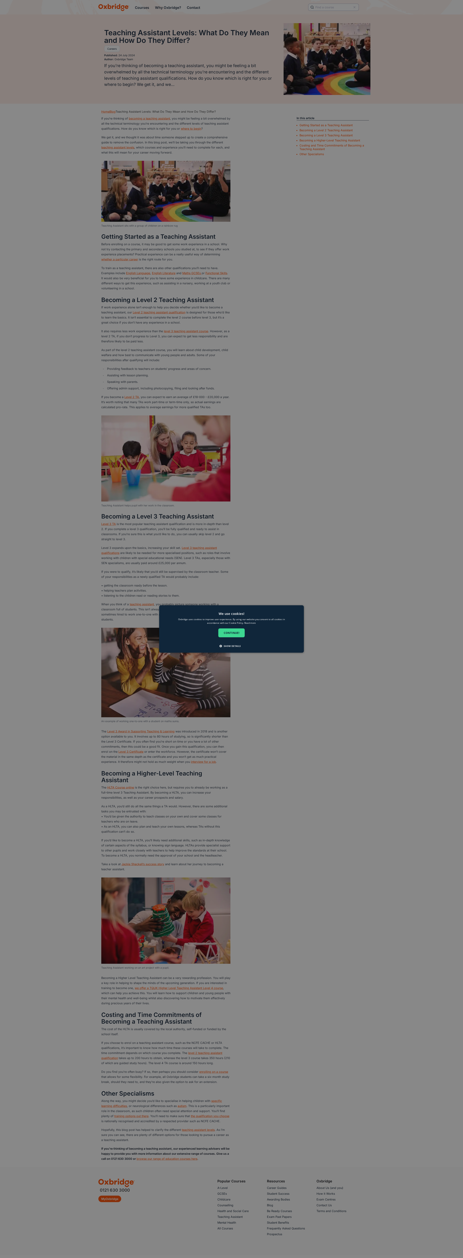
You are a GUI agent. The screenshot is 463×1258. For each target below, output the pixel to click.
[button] (231, 646)
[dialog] (231, 629)
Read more (250, 622)
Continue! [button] (231, 633)
